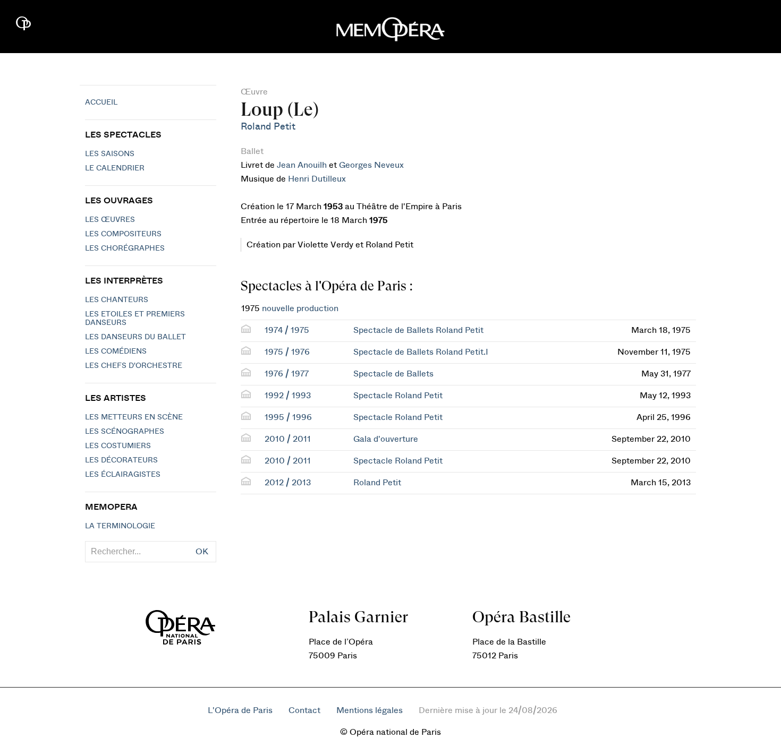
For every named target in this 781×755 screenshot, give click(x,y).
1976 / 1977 (287, 374)
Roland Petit (268, 126)
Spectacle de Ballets (393, 374)
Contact (304, 710)
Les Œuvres (110, 220)
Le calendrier (115, 168)
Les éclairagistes (122, 474)
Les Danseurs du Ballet (135, 337)
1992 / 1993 (288, 395)
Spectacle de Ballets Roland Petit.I (420, 352)
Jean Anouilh (302, 165)
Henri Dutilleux (317, 179)
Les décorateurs (121, 460)
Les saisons (109, 154)
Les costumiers (118, 446)
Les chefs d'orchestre (133, 366)
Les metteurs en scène (134, 417)
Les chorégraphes (125, 248)
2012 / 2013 (288, 482)
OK (202, 551)
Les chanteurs (116, 300)
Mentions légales (369, 710)
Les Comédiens (116, 351)
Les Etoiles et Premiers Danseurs (135, 319)
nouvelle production (300, 308)
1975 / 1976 (287, 352)
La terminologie (120, 526)
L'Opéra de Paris (240, 710)
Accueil (101, 102)
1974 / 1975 (287, 330)
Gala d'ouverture (385, 439)
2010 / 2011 (288, 439)
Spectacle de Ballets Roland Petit (418, 330)
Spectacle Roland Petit (398, 395)
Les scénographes (124, 431)
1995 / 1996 (288, 417)
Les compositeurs (123, 234)
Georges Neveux (371, 165)
